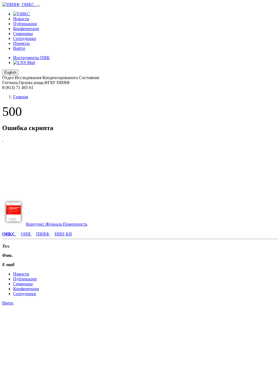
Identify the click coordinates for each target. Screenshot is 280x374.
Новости (21, 18)
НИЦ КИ (63, 234)
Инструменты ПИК (31, 57)
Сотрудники (24, 38)
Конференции (26, 28)
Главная (20, 96)
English (10, 72)
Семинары (23, 33)
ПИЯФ (43, 234)
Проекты (21, 43)
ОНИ (26, 234)
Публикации (25, 23)
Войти (19, 48)
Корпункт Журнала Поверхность (56, 224)
